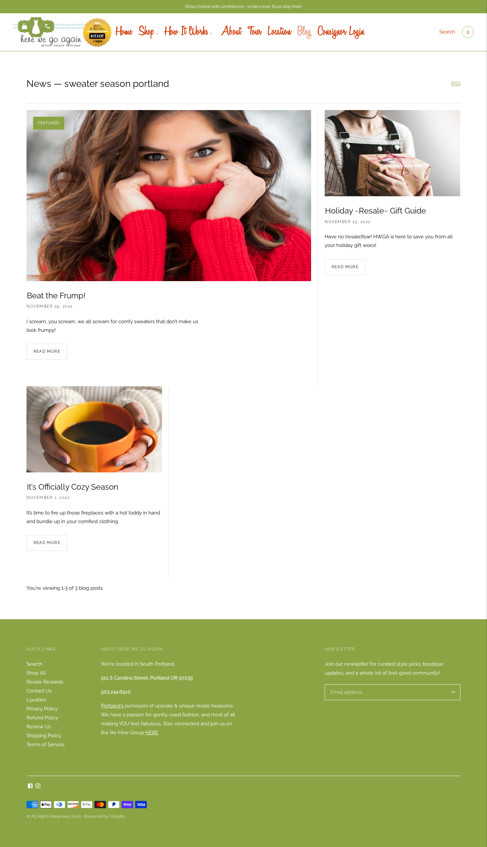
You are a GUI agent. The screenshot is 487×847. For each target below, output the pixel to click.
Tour (254, 32)
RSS (455, 84)
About (230, 32)
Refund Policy (42, 718)
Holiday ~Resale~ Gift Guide (375, 210)
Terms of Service (46, 745)
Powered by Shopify (104, 816)
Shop (146, 32)
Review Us (39, 727)
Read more (46, 351)
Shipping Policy (44, 736)
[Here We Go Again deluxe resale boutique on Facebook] (30, 787)
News (39, 83)
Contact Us (39, 691)
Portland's (112, 706)
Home (124, 32)
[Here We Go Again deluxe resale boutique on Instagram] (37, 787)
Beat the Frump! (56, 295)
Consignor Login (341, 32)
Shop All (36, 673)
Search (447, 32)
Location (279, 32)
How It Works (186, 32)
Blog (304, 32)
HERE (151, 733)
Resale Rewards (45, 682)
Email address (345, 684)
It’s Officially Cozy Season (72, 487)
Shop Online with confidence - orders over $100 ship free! (243, 6)
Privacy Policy (42, 709)
